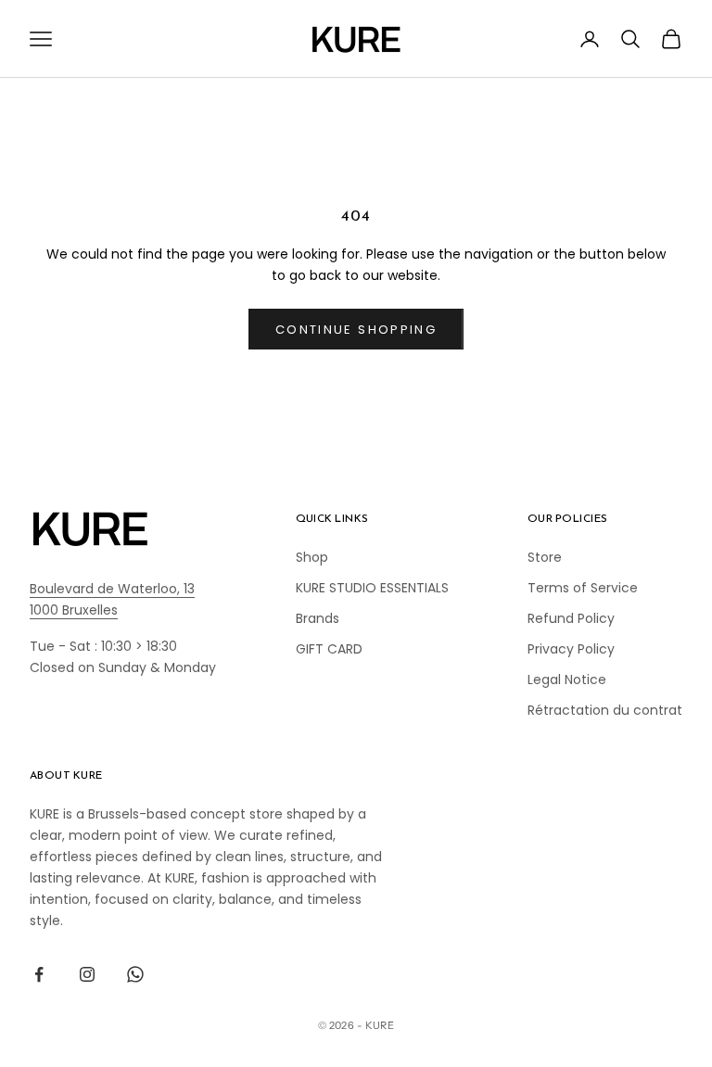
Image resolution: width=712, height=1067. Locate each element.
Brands (317, 618)
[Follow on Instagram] (87, 974)
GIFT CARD (329, 649)
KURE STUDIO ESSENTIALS (372, 587)
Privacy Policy (571, 649)
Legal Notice (567, 679)
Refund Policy (571, 618)
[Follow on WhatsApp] (135, 974)
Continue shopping (356, 329)
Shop (312, 557)
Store (545, 557)
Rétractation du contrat (605, 710)
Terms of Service (583, 587)
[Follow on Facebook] (39, 974)
